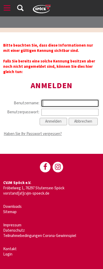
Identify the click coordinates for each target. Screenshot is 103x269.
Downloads (12, 206)
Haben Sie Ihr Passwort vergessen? (33, 134)
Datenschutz (14, 230)
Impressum (12, 225)
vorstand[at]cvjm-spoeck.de (26, 193)
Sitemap (10, 212)
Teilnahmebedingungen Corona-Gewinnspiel (39, 236)
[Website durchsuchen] (20, 9)
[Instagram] (58, 167)
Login (7, 254)
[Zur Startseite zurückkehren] (41, 6)
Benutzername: (26, 103)
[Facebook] (45, 167)
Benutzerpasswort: (23, 112)
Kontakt (10, 249)
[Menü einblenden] (7, 9)
